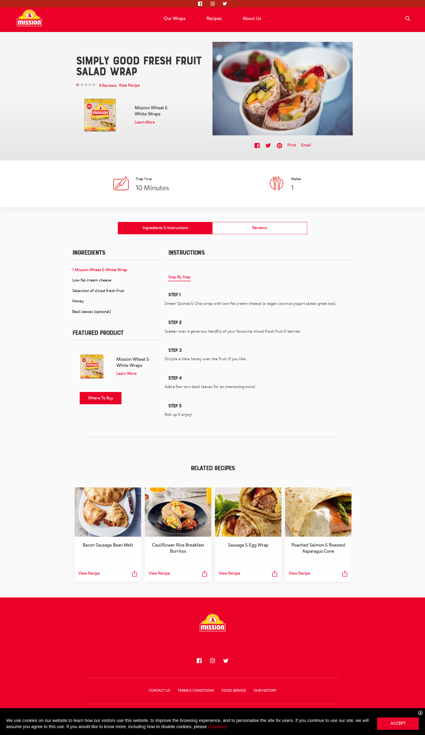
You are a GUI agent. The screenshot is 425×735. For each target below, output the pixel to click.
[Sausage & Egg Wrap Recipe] (248, 512)
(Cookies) (217, 726)
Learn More (145, 122)
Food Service (234, 690)
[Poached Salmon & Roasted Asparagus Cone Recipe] (318, 512)
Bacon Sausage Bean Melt (108, 545)
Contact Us (159, 690)
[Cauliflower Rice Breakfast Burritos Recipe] (178, 512)
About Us (252, 18)
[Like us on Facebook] (200, 3)
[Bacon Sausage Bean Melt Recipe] (108, 512)
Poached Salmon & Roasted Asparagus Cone (318, 548)
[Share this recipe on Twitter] (268, 145)
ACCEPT (398, 723)
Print (291, 145)
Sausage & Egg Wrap (248, 545)
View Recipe (89, 573)
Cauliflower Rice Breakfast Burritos (178, 548)
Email (306, 145)
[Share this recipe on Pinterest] (279, 145)
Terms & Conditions (196, 690)
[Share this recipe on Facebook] (257, 145)
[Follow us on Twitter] (224, 3)
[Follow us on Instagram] (212, 3)
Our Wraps (174, 18)
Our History (265, 690)
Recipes (214, 18)
